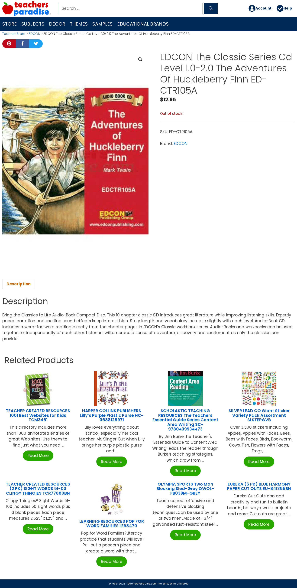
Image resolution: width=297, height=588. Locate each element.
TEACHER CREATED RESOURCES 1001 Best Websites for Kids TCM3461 (38, 415)
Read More (38, 455)
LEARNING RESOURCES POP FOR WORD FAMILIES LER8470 (111, 523)
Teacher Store (13, 33)
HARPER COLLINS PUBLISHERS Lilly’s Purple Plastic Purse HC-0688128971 (112, 415)
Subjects (32, 24)
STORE (9, 24)
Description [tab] (18, 284)
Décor (57, 24)
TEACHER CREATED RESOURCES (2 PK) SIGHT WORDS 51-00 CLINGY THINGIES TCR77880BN (38, 488)
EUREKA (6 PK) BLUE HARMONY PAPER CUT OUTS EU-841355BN (259, 486)
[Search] (211, 8)
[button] (140, 59)
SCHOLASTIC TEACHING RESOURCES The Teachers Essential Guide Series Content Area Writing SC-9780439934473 (185, 420)
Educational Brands (143, 24)
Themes (79, 24)
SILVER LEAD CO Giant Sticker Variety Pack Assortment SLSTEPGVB (259, 415)
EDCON (34, 33)
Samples (102, 24)
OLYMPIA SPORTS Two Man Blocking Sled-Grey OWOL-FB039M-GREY (185, 488)
